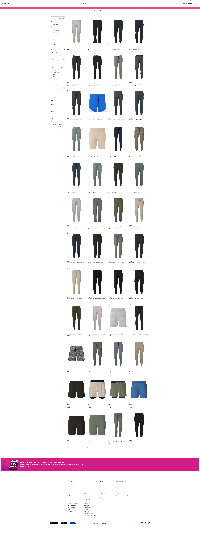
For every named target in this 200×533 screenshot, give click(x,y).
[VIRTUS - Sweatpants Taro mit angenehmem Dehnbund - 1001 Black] (97, 174)
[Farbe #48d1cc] (57, 88)
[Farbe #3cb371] (61, 85)
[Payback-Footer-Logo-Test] (73, 523)
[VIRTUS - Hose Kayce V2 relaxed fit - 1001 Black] (76, 32)
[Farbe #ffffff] (57, 85)
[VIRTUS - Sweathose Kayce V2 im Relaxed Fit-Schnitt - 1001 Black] (139, 425)
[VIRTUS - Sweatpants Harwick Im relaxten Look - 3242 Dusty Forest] (139, 103)
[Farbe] (57, 90)
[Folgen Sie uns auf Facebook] (134, 523)
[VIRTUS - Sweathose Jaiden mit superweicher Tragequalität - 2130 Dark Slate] (118, 103)
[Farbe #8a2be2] (59, 88)
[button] (7, 0)
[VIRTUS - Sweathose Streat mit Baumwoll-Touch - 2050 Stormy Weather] (76, 67)
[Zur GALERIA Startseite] (5, 4)
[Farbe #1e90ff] (64, 85)
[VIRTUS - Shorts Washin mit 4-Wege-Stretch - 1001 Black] (76, 425)
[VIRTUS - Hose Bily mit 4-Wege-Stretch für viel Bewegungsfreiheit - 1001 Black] (118, 174)
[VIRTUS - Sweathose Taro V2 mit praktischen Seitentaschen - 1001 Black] (118, 32)
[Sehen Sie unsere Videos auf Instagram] (138, 523)
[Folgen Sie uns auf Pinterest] (149, 523)
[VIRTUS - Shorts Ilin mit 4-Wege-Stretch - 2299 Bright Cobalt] (139, 389)
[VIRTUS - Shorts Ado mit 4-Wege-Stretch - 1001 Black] (76, 389)
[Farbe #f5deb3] (54, 88)
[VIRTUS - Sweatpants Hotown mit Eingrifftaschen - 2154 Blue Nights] (139, 32)
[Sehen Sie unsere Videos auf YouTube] (142, 523)
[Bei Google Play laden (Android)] (54, 523)
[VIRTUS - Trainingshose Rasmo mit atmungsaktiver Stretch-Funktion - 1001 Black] (97, 282)
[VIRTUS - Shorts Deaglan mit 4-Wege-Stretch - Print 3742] (76, 354)
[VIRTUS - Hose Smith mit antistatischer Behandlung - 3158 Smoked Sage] (118, 67)
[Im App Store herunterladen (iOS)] (64, 523)
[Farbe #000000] (52, 85)
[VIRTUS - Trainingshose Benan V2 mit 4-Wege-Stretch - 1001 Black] (97, 246)
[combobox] (143, 15)
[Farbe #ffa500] (54, 90)
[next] (111, 452)
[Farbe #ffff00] (52, 88)
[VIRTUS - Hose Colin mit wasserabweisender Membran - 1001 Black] (97, 67)
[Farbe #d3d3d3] (54, 85)
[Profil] (194, 3)
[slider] (51, 100)
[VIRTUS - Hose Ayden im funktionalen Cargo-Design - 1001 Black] (76, 103)
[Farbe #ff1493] (64, 88)
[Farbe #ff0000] (52, 90)
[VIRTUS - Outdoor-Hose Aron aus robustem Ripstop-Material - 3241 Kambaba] (118, 210)
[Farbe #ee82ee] (61, 88)
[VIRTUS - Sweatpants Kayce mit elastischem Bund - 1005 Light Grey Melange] (139, 174)
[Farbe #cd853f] (59, 85)
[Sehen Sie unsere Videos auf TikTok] (145, 523)
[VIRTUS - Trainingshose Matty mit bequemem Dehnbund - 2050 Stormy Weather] (97, 210)
